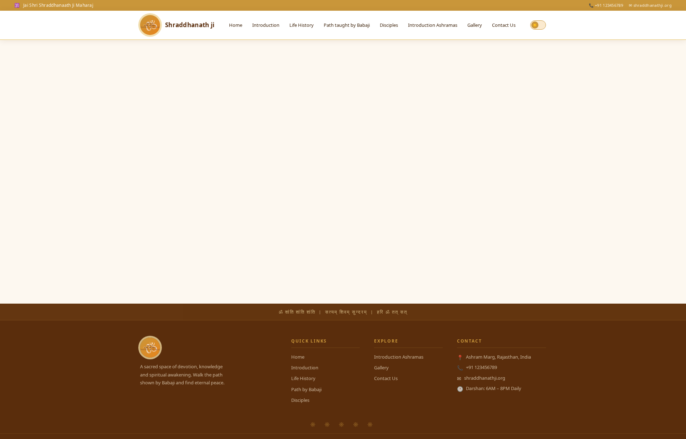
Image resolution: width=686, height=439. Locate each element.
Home (235, 25)
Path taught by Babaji (347, 25)
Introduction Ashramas (432, 25)
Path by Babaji (306, 389)
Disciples (389, 25)
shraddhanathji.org (484, 378)
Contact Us (504, 25)
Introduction (265, 25)
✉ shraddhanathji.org (650, 5)
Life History (301, 25)
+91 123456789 (481, 367)
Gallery (474, 25)
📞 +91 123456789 (606, 5)
